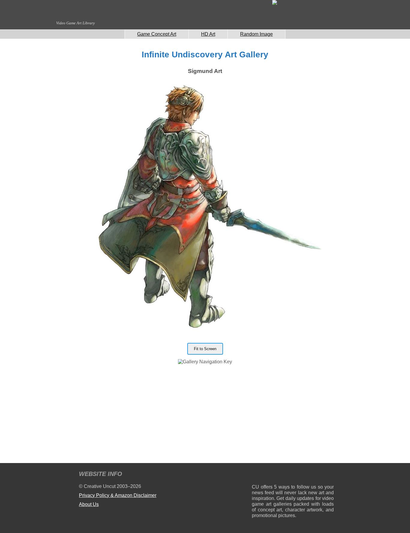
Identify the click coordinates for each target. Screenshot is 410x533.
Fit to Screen (205, 349)
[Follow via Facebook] (292, 475)
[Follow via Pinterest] (329, 475)
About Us (89, 504)
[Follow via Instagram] (274, 475)
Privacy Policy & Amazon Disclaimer (117, 495)
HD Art (208, 34)
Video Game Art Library (75, 23)
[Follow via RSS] (256, 475)
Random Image (256, 34)
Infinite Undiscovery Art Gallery (205, 54)
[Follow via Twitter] (311, 475)
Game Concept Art (156, 34)
